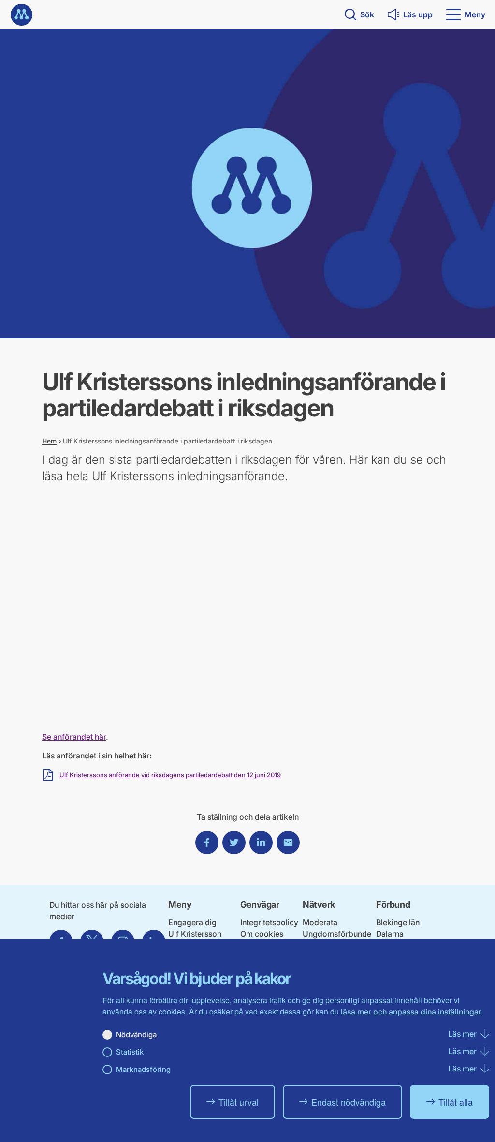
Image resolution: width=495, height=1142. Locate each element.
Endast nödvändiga (348, 1102)
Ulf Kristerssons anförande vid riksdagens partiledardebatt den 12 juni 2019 (170, 775)
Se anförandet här (74, 737)
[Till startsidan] (21, 15)
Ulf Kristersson (194, 934)
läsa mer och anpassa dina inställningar (411, 1011)
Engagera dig (192, 922)
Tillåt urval (238, 1102)
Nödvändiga (136, 1034)
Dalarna (390, 934)
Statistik (130, 1051)
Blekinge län (398, 922)
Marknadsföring (143, 1069)
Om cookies (261, 934)
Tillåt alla (455, 1102)
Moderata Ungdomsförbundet (337, 933)
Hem (49, 441)
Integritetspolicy (269, 922)
